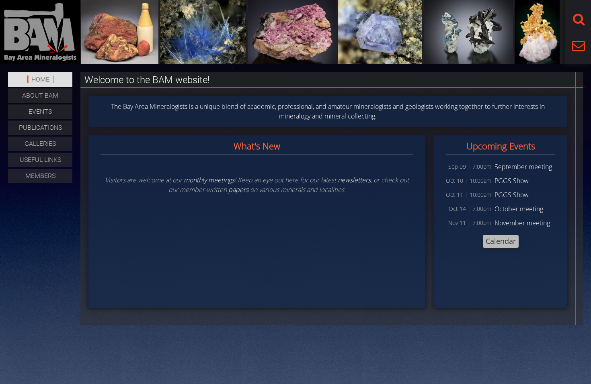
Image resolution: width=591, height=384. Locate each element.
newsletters (354, 180)
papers (238, 189)
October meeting (519, 208)
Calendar (501, 241)
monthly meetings (209, 180)
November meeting (522, 223)
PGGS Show (512, 180)
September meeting (523, 166)
